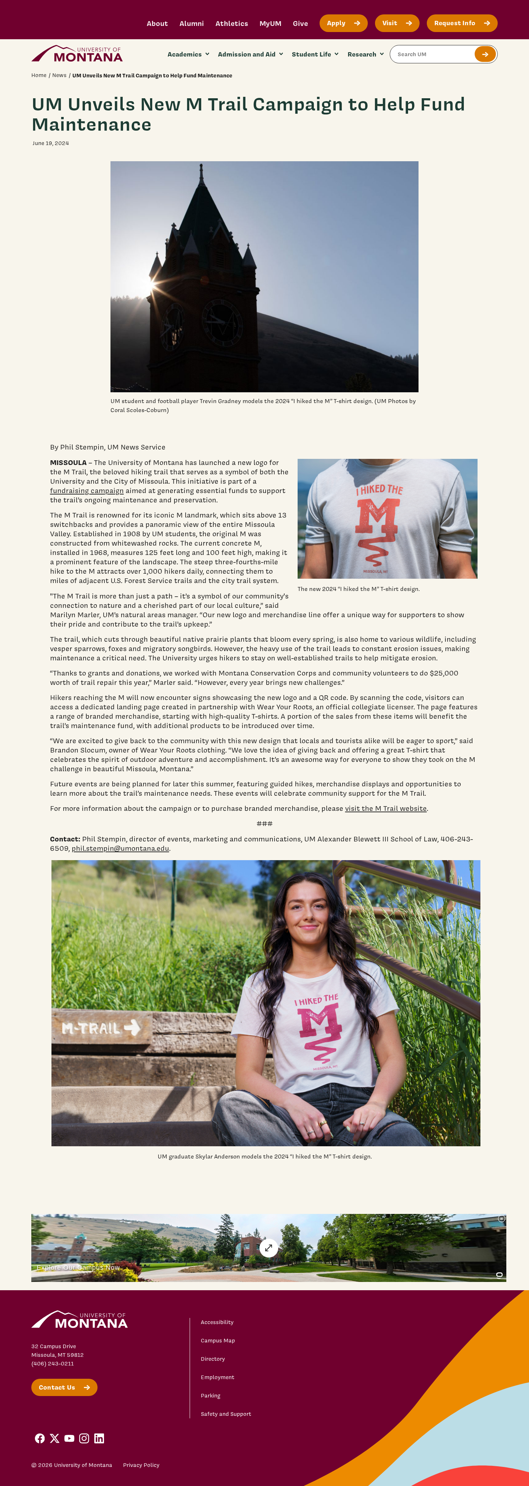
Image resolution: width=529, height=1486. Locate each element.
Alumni (192, 23)
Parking (211, 1395)
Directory (213, 1359)
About (157, 23)
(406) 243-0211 (52, 1363)
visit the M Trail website (386, 808)
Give (300, 23)
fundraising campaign (87, 490)
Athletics (232, 23)
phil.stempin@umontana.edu (120, 848)
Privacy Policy (141, 1465)
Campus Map (218, 1340)
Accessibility (217, 1322)
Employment (217, 1377)
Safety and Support (226, 1414)
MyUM (270, 23)
